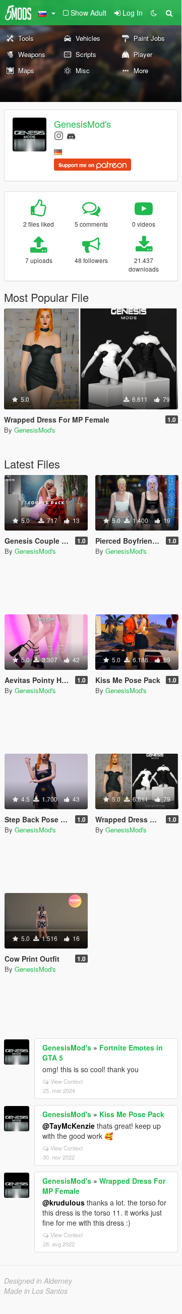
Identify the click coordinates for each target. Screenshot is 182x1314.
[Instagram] (59, 135)
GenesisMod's (82, 123)
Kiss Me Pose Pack (131, 1114)
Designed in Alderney (38, 1281)
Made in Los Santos (36, 1291)
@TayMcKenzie (68, 1126)
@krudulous (63, 1202)
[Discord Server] (71, 135)
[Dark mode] (154, 12)
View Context (66, 1081)
